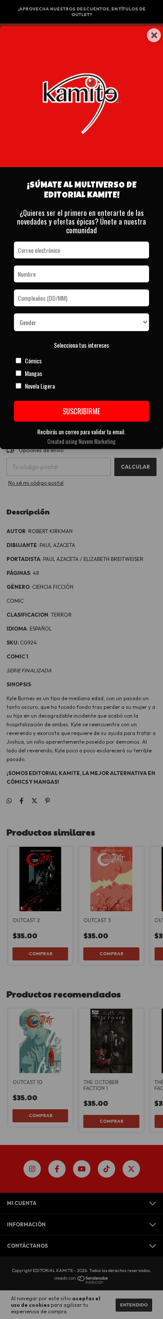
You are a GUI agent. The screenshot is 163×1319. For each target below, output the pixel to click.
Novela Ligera (40, 385)
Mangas (33, 373)
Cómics (33, 360)
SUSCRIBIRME (81, 411)
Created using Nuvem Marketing (81, 441)
